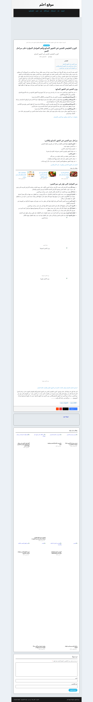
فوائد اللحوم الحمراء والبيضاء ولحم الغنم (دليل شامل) (64, 175)
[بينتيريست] (60, 409)
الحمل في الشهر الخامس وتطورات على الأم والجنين (64, 164)
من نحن (29, 699)
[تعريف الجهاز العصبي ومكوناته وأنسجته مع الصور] (23, 546)
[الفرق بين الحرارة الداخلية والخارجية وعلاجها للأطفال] (54, 546)
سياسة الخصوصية (24, 699)
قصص (37, 10)
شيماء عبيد (50, 56)
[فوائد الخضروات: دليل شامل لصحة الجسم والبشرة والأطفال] (52, 174)
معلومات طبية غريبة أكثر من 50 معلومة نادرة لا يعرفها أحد (39, 647)
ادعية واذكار (53, 10)
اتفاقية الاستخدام (17, 699)
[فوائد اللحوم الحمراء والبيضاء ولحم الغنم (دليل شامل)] (73, 174)
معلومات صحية (63, 402)
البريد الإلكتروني (74, 684)
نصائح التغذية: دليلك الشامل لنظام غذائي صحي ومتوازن (21, 175)
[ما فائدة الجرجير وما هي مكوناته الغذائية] (70, 594)
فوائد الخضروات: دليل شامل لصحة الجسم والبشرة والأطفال (43, 175)
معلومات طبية (59, 42)
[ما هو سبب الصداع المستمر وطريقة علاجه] (54, 438)
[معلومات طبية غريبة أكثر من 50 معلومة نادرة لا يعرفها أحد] (39, 594)
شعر (41, 10)
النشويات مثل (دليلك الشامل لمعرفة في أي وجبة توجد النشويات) (38, 538)
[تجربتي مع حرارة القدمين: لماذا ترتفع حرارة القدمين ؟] (70, 438)
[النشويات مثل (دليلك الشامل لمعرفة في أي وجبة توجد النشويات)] (39, 485)
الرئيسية (63, 10)
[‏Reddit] (57, 409)
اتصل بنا (37, 699)
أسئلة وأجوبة (31, 10)
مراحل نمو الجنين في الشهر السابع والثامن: (66, 66)
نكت (58, 10)
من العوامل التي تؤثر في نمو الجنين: (68, 68)
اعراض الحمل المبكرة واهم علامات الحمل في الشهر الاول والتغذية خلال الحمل (57, 387)
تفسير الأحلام (46, 10)
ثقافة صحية (73, 402)
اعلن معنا (33, 699)
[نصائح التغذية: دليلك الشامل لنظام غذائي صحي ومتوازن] (31, 174)
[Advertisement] (70, 28)
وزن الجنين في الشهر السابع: (70, 64)
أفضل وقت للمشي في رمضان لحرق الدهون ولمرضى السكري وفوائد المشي (23, 444)
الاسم (76, 678)
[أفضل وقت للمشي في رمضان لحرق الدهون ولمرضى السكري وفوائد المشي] (23, 438)
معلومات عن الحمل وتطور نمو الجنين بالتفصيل (65, 117)
